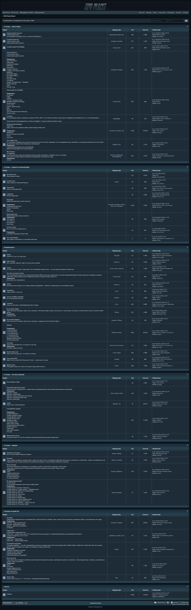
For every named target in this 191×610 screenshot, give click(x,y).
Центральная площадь (14, 124)
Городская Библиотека (13, 473)
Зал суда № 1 (11, 219)
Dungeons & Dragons (12, 64)
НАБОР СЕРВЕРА (161, 312)
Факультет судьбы (12, 392)
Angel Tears (10, 530)
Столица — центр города (12, 26)
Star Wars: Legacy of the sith (14, 348)
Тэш (115, 206)
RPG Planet (6, 12)
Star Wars (9, 77)
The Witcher (10, 80)
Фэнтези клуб (11, 558)
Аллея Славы (11, 227)
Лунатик (159, 207)
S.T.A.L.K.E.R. (10, 105)
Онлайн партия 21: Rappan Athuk (16, 497)
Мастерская (11, 152)
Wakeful (115, 144)
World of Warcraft (11, 83)
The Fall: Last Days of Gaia (15, 273)
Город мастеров (11, 315)
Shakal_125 (120, 131)
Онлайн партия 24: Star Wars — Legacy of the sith (20, 502)
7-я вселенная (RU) (12, 335)
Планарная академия (14, 543)
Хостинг (9, 160)
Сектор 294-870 (160, 492)
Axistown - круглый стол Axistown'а (16, 526)
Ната (116, 291)
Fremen (113, 471)
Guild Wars (10, 290)
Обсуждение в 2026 (26, 12)
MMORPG (9, 72)
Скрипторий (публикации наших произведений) (20, 147)
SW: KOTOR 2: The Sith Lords (164, 345)
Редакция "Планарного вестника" (16, 550)
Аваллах (159, 455)
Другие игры (11, 365)
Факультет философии (13, 399)
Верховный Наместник (117, 35)
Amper (117, 549)
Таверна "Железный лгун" (14, 569)
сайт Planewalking (161, 577)
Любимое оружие (161, 262)
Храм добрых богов (12, 422)
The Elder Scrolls (11, 79)
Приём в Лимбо (160, 34)
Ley (119, 404)
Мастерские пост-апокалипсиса (16, 280)
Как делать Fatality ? (161, 436)
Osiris (112, 393)
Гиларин (114, 320)
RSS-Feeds (10, 211)
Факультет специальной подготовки (17, 397)
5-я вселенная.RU (12, 331)
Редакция (10, 199)
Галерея (9, 116)
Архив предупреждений (162, 194)
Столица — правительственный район (16, 167)
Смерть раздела (160, 460)
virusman (113, 523)
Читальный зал (12, 52)
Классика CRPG (12, 358)
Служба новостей (12, 39)
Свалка (6, 586)
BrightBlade (116, 119)
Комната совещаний (12, 208)
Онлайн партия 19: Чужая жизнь (16, 494)
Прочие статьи (11, 87)
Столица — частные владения (14, 374)
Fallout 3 (9, 98)
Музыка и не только (161, 404)
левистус (116, 262)
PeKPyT (159, 264)
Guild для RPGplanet (161, 291)
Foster (158, 146)
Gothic (9, 284)
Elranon (159, 494)
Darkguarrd (160, 221)
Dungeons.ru (18, 578)
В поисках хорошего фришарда (165, 304)
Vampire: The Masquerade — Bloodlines (17, 82)
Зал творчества (12, 140)
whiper (114, 453)
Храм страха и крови (13, 423)
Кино (8, 108)
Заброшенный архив (12, 474)
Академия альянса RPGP (14, 338)
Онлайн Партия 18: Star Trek (15, 492)
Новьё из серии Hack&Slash (164, 255)
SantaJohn (160, 278)
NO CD (158, 276)
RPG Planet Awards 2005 (163, 230)
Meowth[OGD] (117, 156)
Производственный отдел (14, 206)
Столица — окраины (10, 445)
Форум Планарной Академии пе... (165, 549)
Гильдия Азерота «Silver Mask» (15, 425)
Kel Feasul (113, 131)
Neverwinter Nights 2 (12, 75)
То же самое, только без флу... (164, 188)
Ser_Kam (159, 293)
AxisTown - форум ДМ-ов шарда (16, 524)
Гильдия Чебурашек (12, 413)
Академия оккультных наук (16, 387)
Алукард (113, 41)
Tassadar (119, 41)
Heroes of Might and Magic (15, 297)
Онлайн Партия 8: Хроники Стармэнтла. (18, 487)
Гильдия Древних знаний (14, 417)
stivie (116, 578)
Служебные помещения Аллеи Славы (17, 233)
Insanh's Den (11, 181)
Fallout (8, 96)
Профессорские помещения (15, 552)
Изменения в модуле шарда (164, 522)
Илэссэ (121, 345)
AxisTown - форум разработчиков (16, 522)
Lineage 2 (10, 303)
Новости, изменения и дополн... (165, 535)
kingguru (159, 43)
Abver (158, 49)
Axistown (10, 518)
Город (8, 471)
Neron (158, 322)
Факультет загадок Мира (13, 394)
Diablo (9, 255)
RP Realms (14, 12)
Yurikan (118, 535)
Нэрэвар (119, 460)
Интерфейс (159, 320)
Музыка (9, 110)
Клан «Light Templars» (13, 430)
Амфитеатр (10, 132)
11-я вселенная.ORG (13, 336)
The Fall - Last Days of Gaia (14, 100)
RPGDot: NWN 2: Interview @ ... (165, 205)
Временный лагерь (13, 435)
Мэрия (9, 564)
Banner (158, 181)
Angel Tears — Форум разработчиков (17, 540)
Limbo (9, 403)
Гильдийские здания (13, 409)
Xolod (121, 393)
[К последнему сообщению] (153, 33)
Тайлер (116, 312)
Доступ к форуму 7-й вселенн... (165, 332)
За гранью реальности (13, 476)
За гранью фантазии (12, 478)
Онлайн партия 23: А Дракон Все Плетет (18, 501)
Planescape (10, 577)
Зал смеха (10, 137)
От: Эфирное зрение (162, 595)
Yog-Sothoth (160, 36)
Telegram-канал (39, 12)
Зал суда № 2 (11, 220)
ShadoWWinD (160, 596)
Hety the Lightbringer (116, 155)
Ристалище (10, 566)
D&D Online (10, 65)
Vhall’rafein (160, 120)
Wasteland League (12, 420)
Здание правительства (14, 33)
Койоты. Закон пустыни (13, 106)
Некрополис (10, 428)
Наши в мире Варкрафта (163, 352)
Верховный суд (12, 214)
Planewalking (27, 578)
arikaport (159, 567)
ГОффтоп (159, 420)
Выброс (158, 101)
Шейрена (119, 471)
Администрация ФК (12, 573)
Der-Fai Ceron (114, 345)
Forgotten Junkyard (12, 69)
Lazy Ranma (160, 183)
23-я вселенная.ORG (13, 340)
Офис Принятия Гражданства (164, 268)
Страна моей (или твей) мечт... (164, 365)
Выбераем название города (164, 471)
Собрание (10, 194)
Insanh (117, 182)
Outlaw (114, 492)
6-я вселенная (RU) (12, 333)
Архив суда (10, 224)
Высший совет (11, 174)
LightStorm (112, 535)
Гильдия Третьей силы (13, 418)
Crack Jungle (117, 353)
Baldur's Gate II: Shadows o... (164, 118)
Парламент (10, 187)
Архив (8, 209)
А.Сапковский (160, 144)
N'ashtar (159, 438)
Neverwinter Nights (12, 74)
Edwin (158, 354)
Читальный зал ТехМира (15, 90)
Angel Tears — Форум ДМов (14, 539)
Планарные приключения (14, 553)
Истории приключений (14, 481)
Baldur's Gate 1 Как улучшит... (164, 359)
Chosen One (116, 48)
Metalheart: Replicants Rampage (15, 101)
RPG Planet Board (9, 16)
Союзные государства (11, 511)
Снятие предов (160, 219)
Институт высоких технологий (15, 134)
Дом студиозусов (12, 571)
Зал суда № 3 (11, 222)
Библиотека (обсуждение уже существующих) (20, 148)
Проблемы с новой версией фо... (165, 156)
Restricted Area (11, 103)
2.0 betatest (10, 527)
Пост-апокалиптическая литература (17, 111)
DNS (157, 175)
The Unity (9, 431)
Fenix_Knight (160, 257)
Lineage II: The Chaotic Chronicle (16, 70)
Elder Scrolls (11, 261)
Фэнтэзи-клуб (11, 465)
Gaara (158, 103)
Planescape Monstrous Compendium (17, 555)
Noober (119, 332)
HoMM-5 (158, 297)
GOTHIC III (159, 284)
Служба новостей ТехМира (15, 47)
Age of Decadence (12, 60)
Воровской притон (12, 426)
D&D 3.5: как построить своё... (164, 69)
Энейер (116, 359)
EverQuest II (10, 67)
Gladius (113, 460)
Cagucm (159, 334)
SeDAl (117, 393)
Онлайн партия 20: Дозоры (14, 496)
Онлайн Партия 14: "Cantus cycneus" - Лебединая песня (22, 489)
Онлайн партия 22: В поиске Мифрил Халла (19, 499)
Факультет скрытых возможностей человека (19, 396)
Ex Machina (10, 95)
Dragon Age (10, 62)
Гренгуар (111, 204)
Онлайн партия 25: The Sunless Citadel (17, 504)
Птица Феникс (160, 382)
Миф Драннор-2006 (161, 453)
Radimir (159, 157)
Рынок (8, 135)
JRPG (8, 85)
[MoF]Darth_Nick (161, 314)
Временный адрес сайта (163, 41)
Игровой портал (9, 247)
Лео (119, 144)
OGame (9, 325)
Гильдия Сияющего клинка (14, 415)
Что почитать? (160, 565)
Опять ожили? (160, 130)
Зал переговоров (12, 237)
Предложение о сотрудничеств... (165, 238)
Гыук (122, 535)
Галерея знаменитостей (13, 568)
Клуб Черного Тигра (13, 382)
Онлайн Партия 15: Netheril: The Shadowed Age (20, 491)
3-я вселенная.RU (12, 330)
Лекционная (159, 393)
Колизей (9, 458)
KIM (158, 537)
